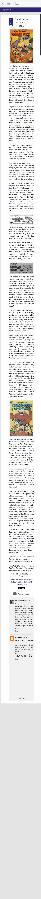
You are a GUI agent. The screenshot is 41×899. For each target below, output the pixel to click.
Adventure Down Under (24, 579)
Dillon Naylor (13, 247)
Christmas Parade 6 (17, 539)
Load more (21, 698)
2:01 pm (25, 637)
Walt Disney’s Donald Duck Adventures (21, 452)
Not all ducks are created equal (21, 22)
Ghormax (18, 637)
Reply (17, 631)
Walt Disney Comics (24, 583)
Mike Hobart (19, 601)
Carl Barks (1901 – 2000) (23, 116)
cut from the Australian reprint (21, 230)
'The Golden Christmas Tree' (21, 544)
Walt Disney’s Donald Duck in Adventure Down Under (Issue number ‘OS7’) (21, 202)
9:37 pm (27, 601)
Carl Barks (14, 582)
